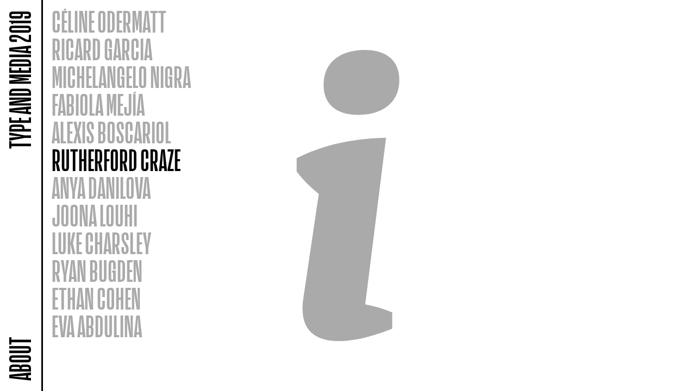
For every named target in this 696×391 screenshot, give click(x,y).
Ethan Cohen (96, 299)
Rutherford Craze (116, 161)
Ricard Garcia (102, 50)
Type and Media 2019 (20, 79)
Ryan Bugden (97, 272)
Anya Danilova (101, 189)
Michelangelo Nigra (121, 78)
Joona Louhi (95, 216)
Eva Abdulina (97, 327)
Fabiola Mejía (98, 105)
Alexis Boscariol (111, 133)
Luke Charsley (101, 244)
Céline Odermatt (109, 22)
